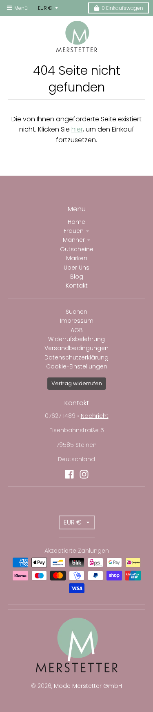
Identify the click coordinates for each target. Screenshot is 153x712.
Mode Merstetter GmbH (88, 686)
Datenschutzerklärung (76, 357)
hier (77, 129)
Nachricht (95, 416)
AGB (77, 330)
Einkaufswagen (122, 7)
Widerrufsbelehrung (76, 339)
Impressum (76, 321)
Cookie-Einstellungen (76, 366)
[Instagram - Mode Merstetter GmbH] (84, 474)
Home (76, 222)
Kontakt (77, 285)
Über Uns (76, 267)
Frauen (74, 231)
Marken (76, 258)
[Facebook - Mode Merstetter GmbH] (69, 474)
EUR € (45, 7)
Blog (76, 276)
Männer (74, 240)
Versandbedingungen (76, 348)
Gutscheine (76, 249)
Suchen (76, 312)
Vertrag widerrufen (76, 383)
